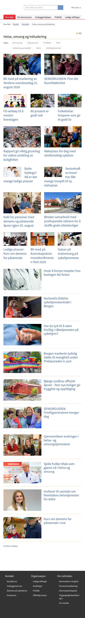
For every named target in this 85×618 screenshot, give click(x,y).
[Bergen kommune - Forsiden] (12, 8)
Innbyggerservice (14, 586)
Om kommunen (24, 17)
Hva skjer (9, 17)
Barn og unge (17, 43)
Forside (16, 24)
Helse (58, 43)
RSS (80, 33)
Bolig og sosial (33, 43)
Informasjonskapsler (68, 590)
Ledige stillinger (72, 17)
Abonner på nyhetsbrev (17, 590)
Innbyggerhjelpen (43, 17)
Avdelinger (37, 586)
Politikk (58, 17)
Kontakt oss (12, 581)
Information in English (68, 581)
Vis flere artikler (10, 546)
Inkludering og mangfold (22, 48)
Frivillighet (47, 43)
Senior (38, 48)
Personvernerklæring (68, 586)
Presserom (11, 595)
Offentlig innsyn (40, 595)
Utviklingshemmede (53, 48)
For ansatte (64, 603)
